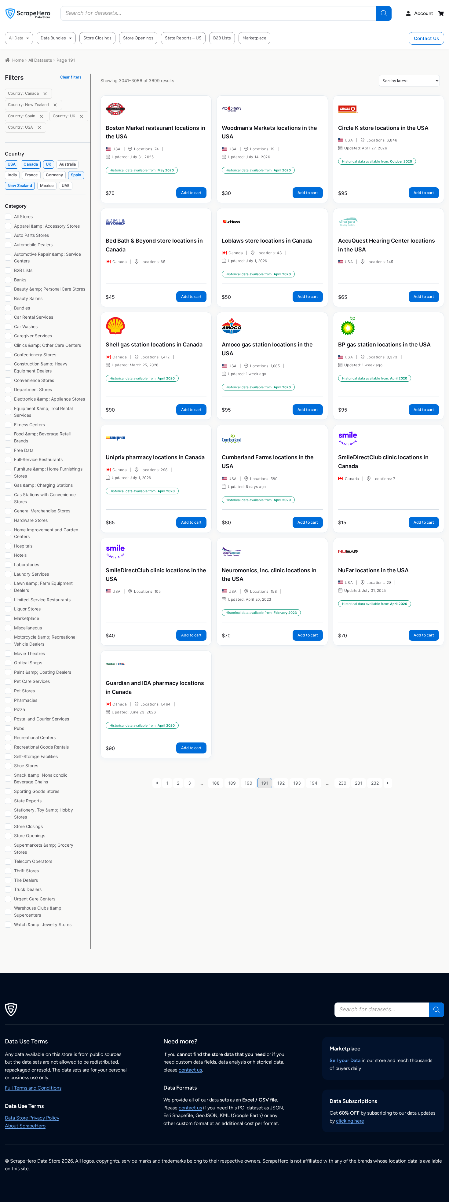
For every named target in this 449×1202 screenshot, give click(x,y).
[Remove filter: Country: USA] (39, 127)
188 (216, 783)
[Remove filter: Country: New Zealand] (55, 105)
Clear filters (71, 77)
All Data (16, 38)
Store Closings (97, 38)
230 (342, 783)
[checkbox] (11, 164)
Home (18, 60)
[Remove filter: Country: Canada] (45, 93)
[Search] (384, 13)
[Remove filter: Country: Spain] (41, 116)
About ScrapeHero (25, 1126)
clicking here (350, 1121)
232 (375, 783)
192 (281, 783)
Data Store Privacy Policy (32, 1118)
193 (297, 783)
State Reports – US (183, 38)
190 (248, 783)
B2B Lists (222, 38)
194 (313, 783)
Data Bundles (53, 38)
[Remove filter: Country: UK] (81, 116)
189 (232, 783)
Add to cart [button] (191, 192)
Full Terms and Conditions (33, 1088)
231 (358, 783)
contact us (190, 1070)
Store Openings (138, 38)
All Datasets (40, 60)
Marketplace (254, 38)
